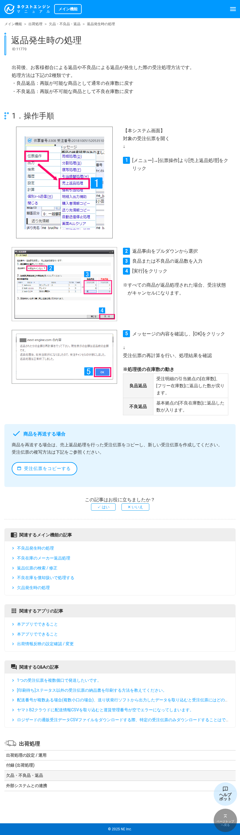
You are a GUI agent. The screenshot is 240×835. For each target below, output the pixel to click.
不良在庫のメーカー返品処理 (43, 558)
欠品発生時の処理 (33, 587)
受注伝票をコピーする (47, 468)
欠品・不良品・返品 (64, 24)
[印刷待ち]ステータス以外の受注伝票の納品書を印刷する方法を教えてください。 (92, 690)
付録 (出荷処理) (20, 765)
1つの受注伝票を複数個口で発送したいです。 (59, 680)
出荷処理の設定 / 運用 (26, 755)
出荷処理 (35, 24)
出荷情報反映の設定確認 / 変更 (45, 643)
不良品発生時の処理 (35, 548)
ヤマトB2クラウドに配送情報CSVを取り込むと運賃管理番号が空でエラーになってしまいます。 (105, 709)
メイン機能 (13, 24)
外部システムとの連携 (26, 785)
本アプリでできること (37, 624)
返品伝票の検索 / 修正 (37, 568)
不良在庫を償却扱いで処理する (45, 577)
